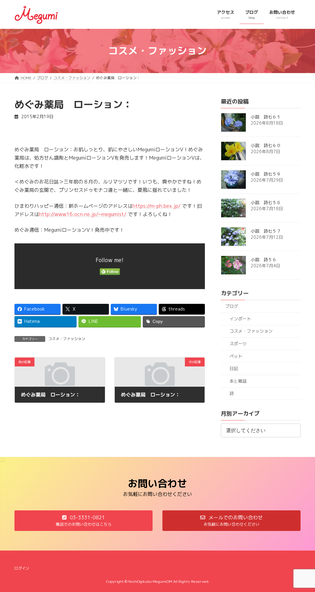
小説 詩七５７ (266, 231)
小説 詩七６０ (266, 145)
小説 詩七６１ (266, 117)
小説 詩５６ (264, 259)
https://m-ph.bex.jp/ (157, 206)
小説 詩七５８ (266, 202)
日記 (233, 368)
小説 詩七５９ (266, 174)
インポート (240, 318)
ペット (235, 356)
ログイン (21, 568)
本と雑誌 (238, 381)
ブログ (231, 306)
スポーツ (238, 343)
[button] (83, 520)
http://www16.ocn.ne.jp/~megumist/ (82, 214)
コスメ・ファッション (66, 338)
